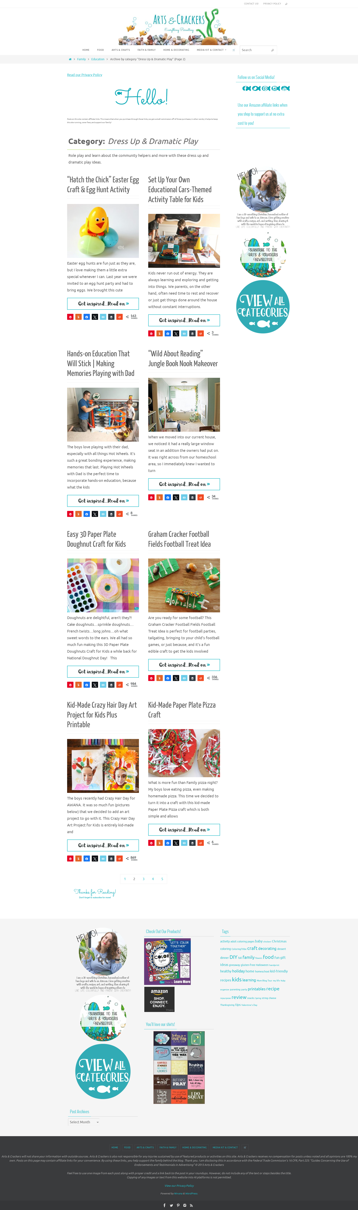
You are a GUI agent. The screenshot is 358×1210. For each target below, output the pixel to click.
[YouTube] (285, 92)
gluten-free (248, 965)
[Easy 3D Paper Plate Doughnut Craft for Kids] (103, 585)
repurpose (225, 998)
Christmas (279, 941)
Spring (258, 998)
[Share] (87, 317)
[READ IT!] (103, 304)
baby (259, 941)
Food (127, 1147)
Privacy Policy (272, 3)
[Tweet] (95, 317)
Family (81, 59)
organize (224, 989)
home (250, 971)
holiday (238, 971)
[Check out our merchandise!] (179, 1067)
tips (238, 1005)
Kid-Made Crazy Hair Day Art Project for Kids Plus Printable (102, 715)
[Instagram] (275, 92)
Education (97, 59)
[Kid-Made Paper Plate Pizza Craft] (184, 753)
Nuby (283, 981)
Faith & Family (168, 1147)
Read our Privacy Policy (84, 75)
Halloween (262, 965)
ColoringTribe (239, 949)
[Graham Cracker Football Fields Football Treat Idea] (184, 585)
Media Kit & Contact (225, 1147)
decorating (267, 948)
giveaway (234, 965)
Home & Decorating (194, 1147)
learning (249, 980)
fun (277, 958)
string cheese (269, 998)
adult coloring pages (242, 941)
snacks (251, 998)
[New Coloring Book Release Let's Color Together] (167, 984)
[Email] (103, 317)
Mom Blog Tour (264, 980)
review (239, 997)
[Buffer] (111, 317)
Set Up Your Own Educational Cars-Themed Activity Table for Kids (180, 190)
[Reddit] (120, 317)
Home (115, 1147)
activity (225, 941)
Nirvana (178, 1193)
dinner (224, 958)
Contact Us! (251, 3)
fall (240, 958)
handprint (274, 965)
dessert (281, 949)
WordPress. (191, 1193)
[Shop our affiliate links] (159, 1011)
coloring (225, 949)
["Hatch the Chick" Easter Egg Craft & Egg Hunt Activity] (103, 231)
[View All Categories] (263, 307)
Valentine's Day (249, 1005)
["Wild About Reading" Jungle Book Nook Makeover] (184, 405)
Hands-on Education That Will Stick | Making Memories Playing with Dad (100, 364)
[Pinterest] (266, 92)
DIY (233, 957)
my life (276, 980)
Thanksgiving (227, 1005)
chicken (267, 941)
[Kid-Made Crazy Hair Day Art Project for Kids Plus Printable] (103, 766)
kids (237, 979)
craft (252, 948)
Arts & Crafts (145, 1147)
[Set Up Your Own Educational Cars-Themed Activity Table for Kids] (184, 241)
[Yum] (78, 317)
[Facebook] (246, 92)
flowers (258, 958)
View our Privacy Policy (179, 1186)
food (268, 957)
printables (257, 989)
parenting (235, 989)
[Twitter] (256, 92)
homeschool (262, 971)
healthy (225, 971)
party (244, 989)
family (249, 957)
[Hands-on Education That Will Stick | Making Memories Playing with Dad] (103, 415)
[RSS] (191, 1205)
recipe (273, 989)
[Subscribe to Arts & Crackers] (263, 254)
